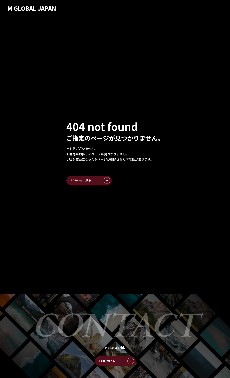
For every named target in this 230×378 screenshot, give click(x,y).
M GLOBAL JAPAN (32, 8)
